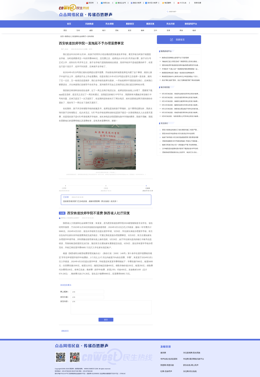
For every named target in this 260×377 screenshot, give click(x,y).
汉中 (155, 30)
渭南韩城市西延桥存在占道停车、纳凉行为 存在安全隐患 (182, 152)
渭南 (116, 30)
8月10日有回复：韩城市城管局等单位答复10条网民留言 (182, 112)
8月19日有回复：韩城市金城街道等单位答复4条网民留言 (182, 94)
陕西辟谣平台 (191, 24)
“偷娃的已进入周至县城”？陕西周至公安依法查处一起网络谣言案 (185, 61)
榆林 (142, 30)
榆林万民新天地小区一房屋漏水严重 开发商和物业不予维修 (183, 145)
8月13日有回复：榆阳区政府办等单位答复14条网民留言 (182, 105)
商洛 (181, 30)
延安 (129, 30)
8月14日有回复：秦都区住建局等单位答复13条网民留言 (182, 101)
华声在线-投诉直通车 (169, 359)
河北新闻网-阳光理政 (191, 353)
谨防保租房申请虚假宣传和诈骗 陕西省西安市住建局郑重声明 (184, 65)
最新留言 (130, 24)
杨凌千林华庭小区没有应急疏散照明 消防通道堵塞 (180, 137)
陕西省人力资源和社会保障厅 (75, 36)
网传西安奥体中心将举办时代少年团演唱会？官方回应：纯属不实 (185, 76)
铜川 (104, 30)
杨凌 (194, 30)
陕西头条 (106, 3)
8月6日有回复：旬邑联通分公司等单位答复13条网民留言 (182, 116)
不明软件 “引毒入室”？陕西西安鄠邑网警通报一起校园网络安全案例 (186, 69)
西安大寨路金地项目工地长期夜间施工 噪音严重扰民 (181, 130)
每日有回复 (165, 87)
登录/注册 (197, 3)
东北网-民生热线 (190, 371)
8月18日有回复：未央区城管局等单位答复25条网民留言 (182, 97)
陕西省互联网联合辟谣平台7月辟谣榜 (175, 58)
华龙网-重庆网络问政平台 (193, 359)
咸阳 (91, 30)
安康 (168, 30)
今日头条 (183, 3)
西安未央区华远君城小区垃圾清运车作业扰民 (178, 133)
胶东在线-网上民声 (190, 365)
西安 (65, 30)
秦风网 (163, 353)
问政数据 (89, 24)
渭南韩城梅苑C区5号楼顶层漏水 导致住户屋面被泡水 (181, 141)
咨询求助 (90, 36)
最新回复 (150, 24)
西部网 (91, 3)
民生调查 (110, 24)
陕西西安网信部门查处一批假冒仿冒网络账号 (178, 73)
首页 (69, 24)
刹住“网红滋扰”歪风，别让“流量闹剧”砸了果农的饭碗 (181, 80)
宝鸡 (78, 30)
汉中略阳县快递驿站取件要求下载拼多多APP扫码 (180, 148)
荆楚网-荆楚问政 (167, 365)
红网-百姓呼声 (166, 371)
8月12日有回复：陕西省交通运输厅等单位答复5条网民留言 (183, 109)
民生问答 (171, 24)
